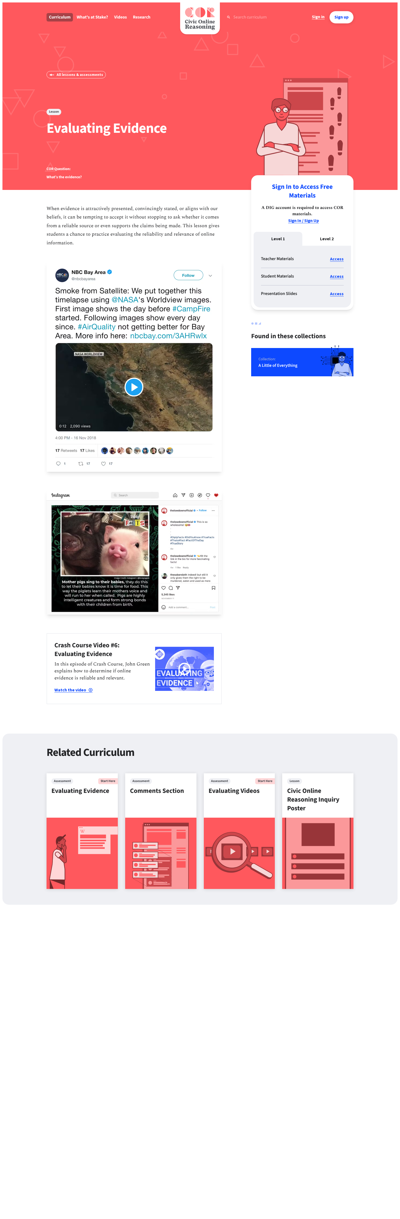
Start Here (108, 781)
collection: (267, 359)
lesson (54, 111)
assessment (62, 781)
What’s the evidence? (64, 177)
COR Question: (59, 169)
